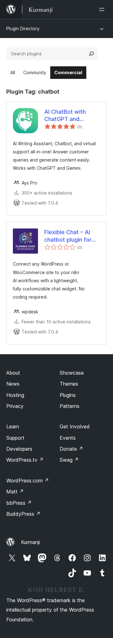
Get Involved (75, 426)
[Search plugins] (91, 53)
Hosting (15, 395)
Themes (69, 384)
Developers (19, 449)
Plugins (68, 395)
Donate (71, 449)
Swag (69, 460)
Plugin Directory (23, 28)
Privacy (15, 406)
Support (15, 438)
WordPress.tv (25, 460)
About (13, 373)
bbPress (19, 503)
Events (68, 438)
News (12, 384)
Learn (12, 426)
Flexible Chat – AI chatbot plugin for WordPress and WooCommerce (68, 236)
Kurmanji (30, 542)
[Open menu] (103, 9)
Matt (15, 491)
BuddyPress (23, 514)
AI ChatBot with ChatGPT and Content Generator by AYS (69, 115)
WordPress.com (27, 480)
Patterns (69, 406)
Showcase (72, 373)
